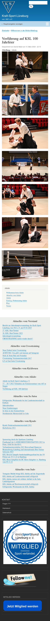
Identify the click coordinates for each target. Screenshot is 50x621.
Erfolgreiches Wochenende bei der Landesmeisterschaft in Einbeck (23, 401)
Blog (7, 303)
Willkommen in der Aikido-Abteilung (24, 30)
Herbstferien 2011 (9, 428)
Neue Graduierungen (10, 408)
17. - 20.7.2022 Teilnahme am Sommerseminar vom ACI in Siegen (24, 384)
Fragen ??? (7, 503)
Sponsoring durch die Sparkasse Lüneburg (18, 439)
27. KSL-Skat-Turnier (11, 330)
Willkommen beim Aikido (15, 293)
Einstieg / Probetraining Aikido (16, 300)
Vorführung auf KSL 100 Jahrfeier (15, 389)
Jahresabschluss (8, 405)
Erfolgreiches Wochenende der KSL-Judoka (18, 486)
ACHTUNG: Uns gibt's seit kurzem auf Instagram (21, 353)
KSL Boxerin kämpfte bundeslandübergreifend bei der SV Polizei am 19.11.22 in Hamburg (24, 455)
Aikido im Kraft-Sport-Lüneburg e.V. (16, 381)
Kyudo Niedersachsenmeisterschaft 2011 (17, 425)
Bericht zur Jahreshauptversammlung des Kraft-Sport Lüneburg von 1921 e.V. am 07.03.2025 (22, 326)
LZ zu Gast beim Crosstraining (14, 361)
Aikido (8, 298)
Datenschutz (7, 512)
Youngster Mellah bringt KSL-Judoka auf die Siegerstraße (24, 473)
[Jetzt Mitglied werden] (22, 610)
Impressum (6, 508)
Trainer (8, 306)
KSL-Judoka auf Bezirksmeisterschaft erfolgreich (20, 484)
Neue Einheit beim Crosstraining (14, 350)
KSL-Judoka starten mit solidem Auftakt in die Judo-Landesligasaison (22, 480)
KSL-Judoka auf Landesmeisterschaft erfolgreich (20, 476)
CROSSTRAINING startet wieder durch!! (18, 338)
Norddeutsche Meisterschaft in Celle (16, 413)
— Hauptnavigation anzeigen (12, 24)
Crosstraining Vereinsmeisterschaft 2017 (17, 358)
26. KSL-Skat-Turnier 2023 (13, 333)
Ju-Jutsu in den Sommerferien (13, 411)
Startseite (5, 30)
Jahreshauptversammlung (12, 336)
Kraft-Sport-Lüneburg (15, 16)
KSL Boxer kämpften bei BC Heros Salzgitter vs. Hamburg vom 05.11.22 (24, 460)
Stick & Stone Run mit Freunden (15, 355)
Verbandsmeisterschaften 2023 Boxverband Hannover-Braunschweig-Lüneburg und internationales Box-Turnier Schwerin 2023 (23, 449)
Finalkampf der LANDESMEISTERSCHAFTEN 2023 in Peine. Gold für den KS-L (24, 443)
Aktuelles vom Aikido (13, 295)
